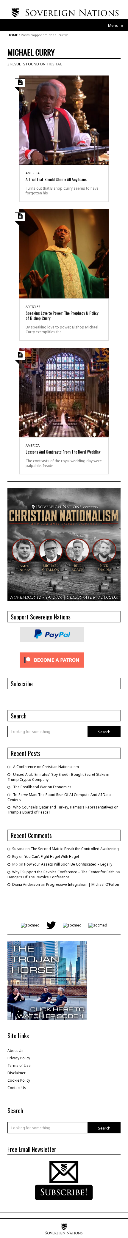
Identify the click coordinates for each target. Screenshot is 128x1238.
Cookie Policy (18, 1080)
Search (104, 731)
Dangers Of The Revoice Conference (38, 877)
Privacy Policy (18, 1058)
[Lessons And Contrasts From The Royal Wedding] (64, 392)
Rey (15, 856)
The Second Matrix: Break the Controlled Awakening (75, 848)
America (33, 173)
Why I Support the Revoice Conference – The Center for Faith (63, 871)
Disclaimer (16, 1072)
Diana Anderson (26, 884)
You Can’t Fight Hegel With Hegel (51, 856)
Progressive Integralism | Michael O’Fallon (82, 884)
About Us (15, 1050)
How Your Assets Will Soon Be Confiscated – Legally (68, 864)
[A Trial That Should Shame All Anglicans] (64, 119)
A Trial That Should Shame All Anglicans (56, 179)
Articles (33, 306)
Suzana (18, 848)
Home (12, 35)
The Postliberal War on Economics (42, 786)
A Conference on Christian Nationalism (46, 766)
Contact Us (16, 1087)
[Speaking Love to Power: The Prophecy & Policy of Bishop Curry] (64, 253)
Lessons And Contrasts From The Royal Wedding (63, 452)
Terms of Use (19, 1065)
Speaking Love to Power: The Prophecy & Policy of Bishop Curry (62, 315)
